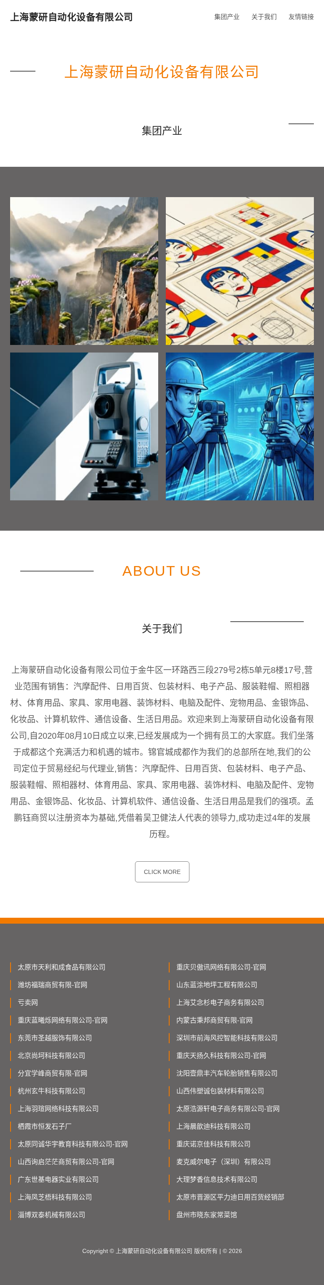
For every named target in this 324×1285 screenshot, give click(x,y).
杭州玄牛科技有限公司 (51, 1091)
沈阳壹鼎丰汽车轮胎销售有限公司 (227, 1073)
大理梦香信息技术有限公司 (216, 1179)
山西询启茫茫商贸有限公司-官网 (66, 1161)
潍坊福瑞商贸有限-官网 (52, 984)
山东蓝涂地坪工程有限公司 (216, 984)
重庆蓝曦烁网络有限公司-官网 (63, 1020)
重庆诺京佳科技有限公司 (213, 1144)
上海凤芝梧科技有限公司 (55, 1197)
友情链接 (301, 16)
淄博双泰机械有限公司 (51, 1214)
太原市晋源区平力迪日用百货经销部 (230, 1197)
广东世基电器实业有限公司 (58, 1179)
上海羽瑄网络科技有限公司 (58, 1108)
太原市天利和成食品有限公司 (61, 967)
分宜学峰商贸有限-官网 (52, 1073)
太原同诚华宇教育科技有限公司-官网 (73, 1144)
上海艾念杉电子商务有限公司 (220, 1002)
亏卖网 (28, 1002)
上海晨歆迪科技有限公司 (213, 1126)
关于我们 (264, 16)
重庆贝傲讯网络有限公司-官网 (221, 967)
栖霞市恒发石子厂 (45, 1126)
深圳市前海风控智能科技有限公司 (227, 1038)
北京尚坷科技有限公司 (51, 1055)
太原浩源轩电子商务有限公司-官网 (228, 1108)
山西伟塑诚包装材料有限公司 (220, 1091)
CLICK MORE (162, 871)
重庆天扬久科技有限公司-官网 (221, 1055)
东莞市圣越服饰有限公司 (55, 1038)
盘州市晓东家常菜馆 (206, 1214)
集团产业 (227, 16)
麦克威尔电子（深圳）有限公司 (223, 1161)
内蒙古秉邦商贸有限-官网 (214, 1020)
